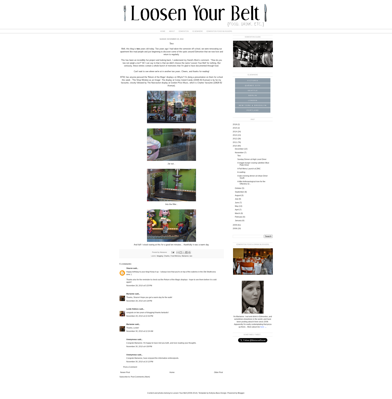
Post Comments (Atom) (140, 377)
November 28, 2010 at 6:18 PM (139, 301)
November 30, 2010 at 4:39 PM (139, 346)
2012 (235, 139)
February (239, 217)
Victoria (252, 80)
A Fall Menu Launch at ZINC (249, 169)
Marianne (185, 256)
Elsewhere (197, 31)
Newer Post (125, 372)
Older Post (218, 372)
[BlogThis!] (180, 252)
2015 (235, 128)
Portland (253, 110)
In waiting (241, 172)
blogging (160, 256)
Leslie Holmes (132, 309)
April (237, 210)
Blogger (241, 393)
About (172, 31)
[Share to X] (183, 252)
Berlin (253, 95)
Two (239, 156)
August (238, 195)
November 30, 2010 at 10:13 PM (139, 362)
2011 (235, 142)
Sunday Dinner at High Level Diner (251, 159)
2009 (235, 225)
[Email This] (177, 252)
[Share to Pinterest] (189, 252)
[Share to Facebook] (186, 252)
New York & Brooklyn (253, 105)
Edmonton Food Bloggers (219, 31)
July (237, 199)
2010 (235, 146)
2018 (235, 124)
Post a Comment (130, 367)
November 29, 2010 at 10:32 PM (139, 316)
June (237, 203)
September (240, 192)
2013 (235, 135)
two (191, 256)
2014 (235, 132)
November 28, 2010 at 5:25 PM (139, 286)
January (238, 220)
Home (162, 31)
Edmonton (184, 31)
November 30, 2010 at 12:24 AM (139, 331)
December (239, 149)
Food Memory (176, 256)
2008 (235, 228)
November (239, 153)
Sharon (129, 268)
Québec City (253, 85)
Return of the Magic (157, 77)
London (252, 100)
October (238, 188)
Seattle (253, 90)
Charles (167, 256)
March (238, 213)
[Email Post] (173, 252)
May (237, 206)
